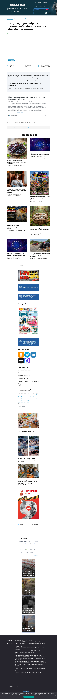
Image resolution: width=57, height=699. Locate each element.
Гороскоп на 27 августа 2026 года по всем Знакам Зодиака (39, 153)
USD (27, 543)
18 (21, 400)
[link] (41, 10)
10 (18, 398)
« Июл (19, 409)
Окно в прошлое (23, 373)
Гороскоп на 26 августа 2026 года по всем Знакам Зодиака (16, 254)
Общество (11, 60)
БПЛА (9, 122)
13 (27, 398)
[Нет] (55, 695)
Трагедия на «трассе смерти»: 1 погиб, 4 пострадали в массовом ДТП (40, 255)
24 (19, 402)
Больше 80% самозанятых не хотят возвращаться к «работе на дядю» (16, 190)
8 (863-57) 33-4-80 (41, 2)
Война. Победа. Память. (25, 370)
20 (28, 400)
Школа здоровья (23, 378)
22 (33, 400)
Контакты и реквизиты (9, 642)
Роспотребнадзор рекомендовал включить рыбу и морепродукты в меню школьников (28, 482)
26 (24, 402)
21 (30, 400)
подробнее (30, 693)
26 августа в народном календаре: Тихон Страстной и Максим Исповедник (39, 229)
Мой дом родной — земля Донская (28, 381)
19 (24, 400)
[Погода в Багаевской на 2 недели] (35, 524)
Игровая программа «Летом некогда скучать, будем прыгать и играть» (28, 460)
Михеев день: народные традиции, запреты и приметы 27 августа (16, 162)
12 (24, 398)
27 (28, 402)
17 (18, 400)
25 (22, 402)
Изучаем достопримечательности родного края (26, 431)
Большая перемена (24, 375)
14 (30, 398)
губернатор (15, 122)
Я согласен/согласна (29, 696)
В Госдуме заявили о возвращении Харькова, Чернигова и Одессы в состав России (16, 226)
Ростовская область (29, 122)
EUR (32, 543)
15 (33, 398)
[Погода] (20, 524)
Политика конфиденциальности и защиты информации (30, 668)
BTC (37, 543)
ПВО (21, 122)
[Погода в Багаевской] (28, 523)
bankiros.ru (36, 555)
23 (36, 400)
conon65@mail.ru (41, 6)
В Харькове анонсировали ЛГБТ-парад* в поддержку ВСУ (40, 197)
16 (36, 398)
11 (21, 398)
